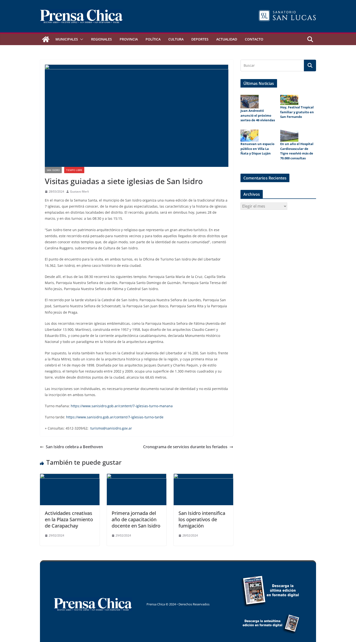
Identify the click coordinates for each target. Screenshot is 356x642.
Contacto (254, 39)
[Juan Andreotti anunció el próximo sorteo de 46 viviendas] (249, 101)
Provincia (129, 39)
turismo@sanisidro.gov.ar (111, 428)
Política (153, 39)
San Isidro (53, 170)
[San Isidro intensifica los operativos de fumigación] (203, 477)
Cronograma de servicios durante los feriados (185, 446)
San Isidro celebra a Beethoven (74, 446)
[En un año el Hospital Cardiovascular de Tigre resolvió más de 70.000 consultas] (289, 136)
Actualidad (226, 39)
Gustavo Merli (79, 191)
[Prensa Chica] (46, 39)
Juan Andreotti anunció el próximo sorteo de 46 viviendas (258, 115)
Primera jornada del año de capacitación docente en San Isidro (136, 519)
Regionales (101, 39)
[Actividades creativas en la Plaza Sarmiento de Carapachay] (70, 477)
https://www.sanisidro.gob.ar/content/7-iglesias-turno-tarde (114, 417)
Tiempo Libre (74, 170)
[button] (80, 39)
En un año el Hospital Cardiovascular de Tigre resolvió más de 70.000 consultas (296, 151)
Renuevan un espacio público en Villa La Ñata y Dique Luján (257, 148)
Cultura (176, 39)
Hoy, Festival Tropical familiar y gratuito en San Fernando (297, 112)
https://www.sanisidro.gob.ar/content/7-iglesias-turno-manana (122, 406)
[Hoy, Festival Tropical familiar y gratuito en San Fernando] (289, 100)
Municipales (66, 39)
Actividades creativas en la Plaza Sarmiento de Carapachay (69, 519)
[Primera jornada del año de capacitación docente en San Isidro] (136, 477)
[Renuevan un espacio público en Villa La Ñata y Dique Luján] (249, 136)
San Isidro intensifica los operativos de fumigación (201, 519)
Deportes (200, 39)
